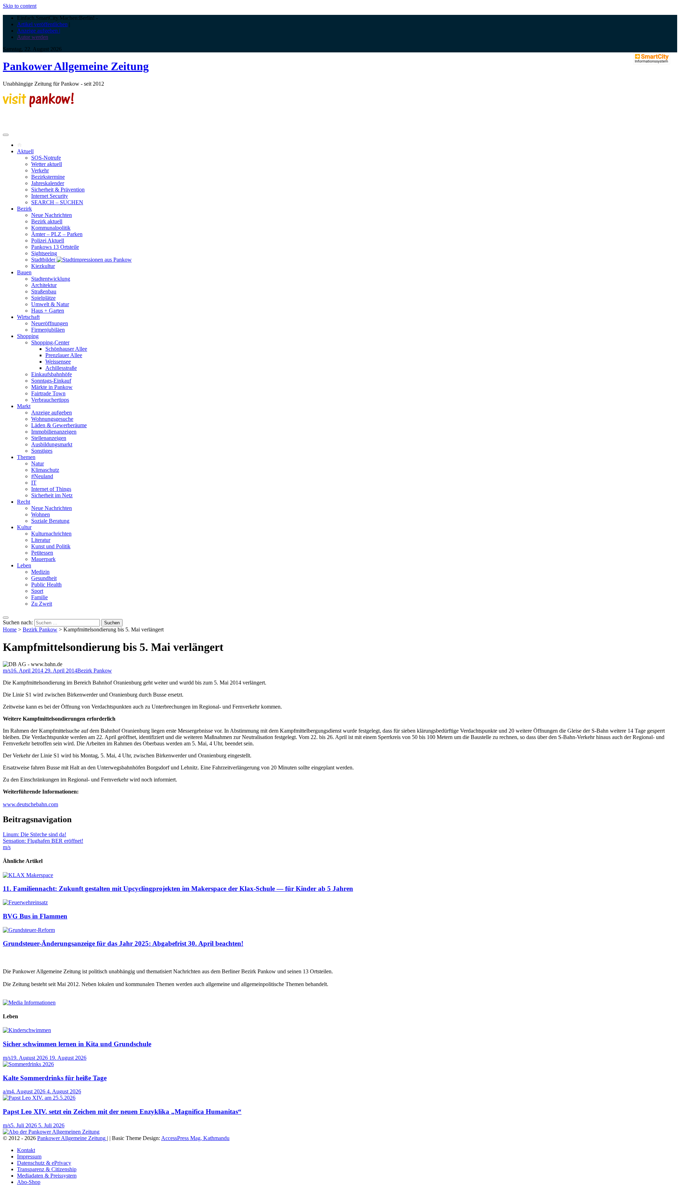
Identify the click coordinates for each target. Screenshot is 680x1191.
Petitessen (42, 553)
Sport (37, 591)
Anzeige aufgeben (51, 413)
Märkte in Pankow (52, 387)
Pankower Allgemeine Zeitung (76, 66)
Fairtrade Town (48, 393)
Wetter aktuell (46, 164)
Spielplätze (43, 298)
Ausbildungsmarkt (51, 444)
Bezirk (24, 209)
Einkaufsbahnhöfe (51, 374)
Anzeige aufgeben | (38, 31)
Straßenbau (43, 291)
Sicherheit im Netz (52, 495)
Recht (23, 502)
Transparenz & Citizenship (46, 1169)
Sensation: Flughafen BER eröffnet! (43, 841)
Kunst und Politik (50, 546)
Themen (26, 457)
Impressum (29, 1156)
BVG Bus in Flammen (35, 916)
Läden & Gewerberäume (59, 425)
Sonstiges (41, 451)
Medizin (40, 572)
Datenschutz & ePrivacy (44, 1163)
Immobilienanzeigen (53, 432)
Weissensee (58, 362)
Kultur (24, 527)
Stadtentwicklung (50, 279)
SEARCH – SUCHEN (57, 202)
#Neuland (42, 476)
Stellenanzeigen (48, 438)
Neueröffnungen (49, 323)
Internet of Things (51, 489)
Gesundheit (44, 578)
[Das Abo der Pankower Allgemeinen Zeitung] (51, 1132)
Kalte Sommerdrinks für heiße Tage (55, 1078)
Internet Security (49, 196)
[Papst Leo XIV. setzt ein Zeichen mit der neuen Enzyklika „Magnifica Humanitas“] (39, 1098)
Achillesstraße (61, 368)
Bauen (24, 272)
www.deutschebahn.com (30, 804)
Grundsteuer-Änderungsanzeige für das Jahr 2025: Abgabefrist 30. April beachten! (123, 943)
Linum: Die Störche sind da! (34, 834)
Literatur (40, 540)
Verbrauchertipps (50, 400)
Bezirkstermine (48, 177)
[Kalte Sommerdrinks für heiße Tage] (28, 1064)
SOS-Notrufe (46, 158)
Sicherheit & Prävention (58, 190)
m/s (7, 671)
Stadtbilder (44, 260)
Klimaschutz (45, 470)
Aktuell (25, 151)
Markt (23, 406)
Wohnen (40, 514)
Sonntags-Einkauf (51, 381)
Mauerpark (43, 559)
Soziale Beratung (50, 521)
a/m (7, 1091)
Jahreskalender (47, 183)
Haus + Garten (47, 311)
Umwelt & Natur (50, 304)
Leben (24, 565)
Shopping (28, 336)
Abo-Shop (28, 1182)
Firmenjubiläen (48, 330)
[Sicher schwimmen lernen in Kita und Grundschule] (27, 1030)
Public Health (46, 585)
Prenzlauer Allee (63, 355)
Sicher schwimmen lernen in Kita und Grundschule (77, 1044)
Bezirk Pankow (40, 629)
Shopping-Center (50, 342)
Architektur (44, 285)
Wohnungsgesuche (52, 419)
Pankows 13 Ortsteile (55, 247)
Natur (37, 463)
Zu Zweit (41, 604)
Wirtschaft (28, 317)
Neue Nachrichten (51, 215)
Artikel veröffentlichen (42, 24)
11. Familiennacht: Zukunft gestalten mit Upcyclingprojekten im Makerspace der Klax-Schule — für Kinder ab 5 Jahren (178, 888)
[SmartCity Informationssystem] (651, 59)
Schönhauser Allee (66, 349)
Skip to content (19, 6)
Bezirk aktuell (46, 221)
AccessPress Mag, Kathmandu (195, 1138)
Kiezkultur (43, 266)
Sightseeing (44, 253)
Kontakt (26, 1150)
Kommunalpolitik (50, 228)
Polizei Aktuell (47, 240)
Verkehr (40, 170)
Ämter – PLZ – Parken (57, 234)
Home (10, 629)
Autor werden (32, 37)
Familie (39, 597)
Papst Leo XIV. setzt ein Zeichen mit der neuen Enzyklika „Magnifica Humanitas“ (122, 1111)
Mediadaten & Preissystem (46, 1176)
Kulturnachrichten (51, 534)
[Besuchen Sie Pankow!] (38, 105)
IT (33, 483)
